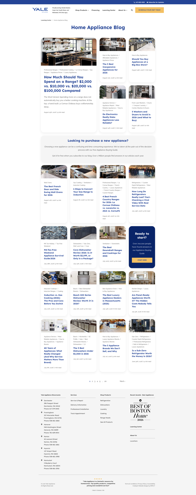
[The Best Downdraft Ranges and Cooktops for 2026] (112, 247)
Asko (81, 339)
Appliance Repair (108, 105)
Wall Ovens (48, 182)
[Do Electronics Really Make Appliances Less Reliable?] (112, 109)
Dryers (149, 103)
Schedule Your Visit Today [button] (150, 10)
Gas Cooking (77, 182)
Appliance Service (109, 103)
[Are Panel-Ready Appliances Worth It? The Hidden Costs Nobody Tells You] (142, 294)
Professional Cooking (67, 70)
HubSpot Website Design (140, 486)
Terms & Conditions (131, 484)
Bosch (75, 289)
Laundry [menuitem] (103, 409)
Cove (87, 246)
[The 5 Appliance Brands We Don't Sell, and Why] (112, 345)
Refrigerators (136, 182)
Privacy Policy (142, 484)
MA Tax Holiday (49, 243)
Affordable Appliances (110, 58)
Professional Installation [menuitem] (80, 409)
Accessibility (151, 484)
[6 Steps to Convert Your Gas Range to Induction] (83, 194)
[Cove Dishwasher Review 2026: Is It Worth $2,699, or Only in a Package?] (83, 247)
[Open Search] (132, 10)
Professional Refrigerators (142, 342)
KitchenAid (83, 336)
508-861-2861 (54, 445)
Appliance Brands (108, 342)
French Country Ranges (112, 190)
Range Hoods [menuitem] (105, 418)
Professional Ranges (51, 70)
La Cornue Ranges (82, 70)
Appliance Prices (56, 72)
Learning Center (46, 20)
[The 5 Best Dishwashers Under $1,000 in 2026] (83, 345)
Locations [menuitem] (133, 441)
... (102, 381)
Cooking (60, 291)
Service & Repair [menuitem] (77, 401)
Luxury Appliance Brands (111, 339)
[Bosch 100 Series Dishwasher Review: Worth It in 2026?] (83, 294)
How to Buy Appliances (110, 55)
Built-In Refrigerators (140, 344)
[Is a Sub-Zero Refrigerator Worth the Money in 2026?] (142, 345)
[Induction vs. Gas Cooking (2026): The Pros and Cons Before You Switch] (54, 294)
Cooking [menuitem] (103, 413)
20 (105, 381)
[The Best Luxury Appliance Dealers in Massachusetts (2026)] (112, 294)
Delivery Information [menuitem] (78, 405)
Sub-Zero (135, 336)
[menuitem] (139, 2)
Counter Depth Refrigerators (141, 339)
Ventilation (87, 182)
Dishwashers (77, 243)
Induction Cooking (79, 185)
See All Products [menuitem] (106, 422)
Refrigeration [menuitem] (105, 401)
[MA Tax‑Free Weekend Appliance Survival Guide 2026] (54, 247)
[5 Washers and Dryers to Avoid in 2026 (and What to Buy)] (142, 109)
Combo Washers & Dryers (140, 108)
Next (122, 381)
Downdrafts (115, 243)
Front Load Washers (138, 103)
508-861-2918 (54, 469)
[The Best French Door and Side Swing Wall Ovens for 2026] (54, 194)
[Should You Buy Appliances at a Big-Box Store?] (142, 60)
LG (85, 344)
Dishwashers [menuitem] (105, 405)
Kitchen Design (137, 289)
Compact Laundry (140, 105)
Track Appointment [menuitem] (78, 413)
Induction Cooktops (50, 289)
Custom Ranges (108, 193)
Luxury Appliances (70, 72)
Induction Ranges (50, 291)
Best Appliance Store (110, 289)
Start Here (142, 260)
